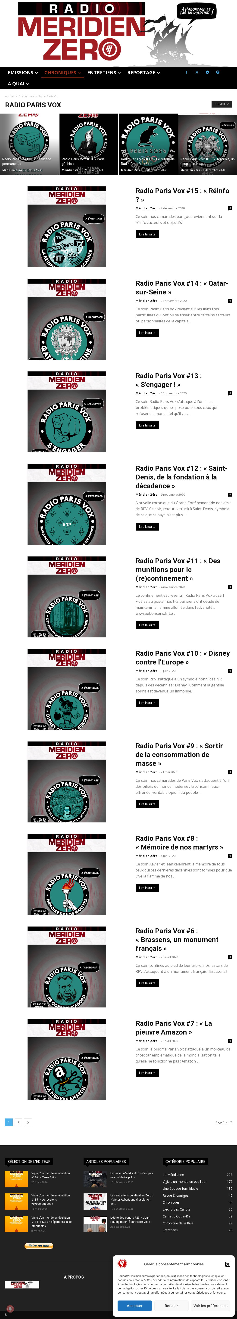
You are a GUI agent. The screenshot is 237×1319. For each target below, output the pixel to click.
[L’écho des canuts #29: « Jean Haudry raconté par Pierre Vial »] (95, 1224)
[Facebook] (186, 72)
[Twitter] (197, 72)
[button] (227, 1264)
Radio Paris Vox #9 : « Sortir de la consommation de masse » (179, 754)
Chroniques (26, 96)
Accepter (135, 1306)
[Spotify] (218, 72)
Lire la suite (147, 234)
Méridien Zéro (12, 170)
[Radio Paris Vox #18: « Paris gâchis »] (88, 144)
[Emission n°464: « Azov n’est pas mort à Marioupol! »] (95, 1179)
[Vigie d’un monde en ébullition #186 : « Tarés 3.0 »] (16, 1179)
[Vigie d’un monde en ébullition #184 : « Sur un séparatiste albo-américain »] (16, 1224)
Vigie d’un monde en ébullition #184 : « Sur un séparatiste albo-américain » (51, 1222)
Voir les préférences (210, 1306)
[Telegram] (207, 72)
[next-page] (28, 1122)
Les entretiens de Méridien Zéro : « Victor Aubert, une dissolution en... (131, 1199)
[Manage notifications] (10, 1309)
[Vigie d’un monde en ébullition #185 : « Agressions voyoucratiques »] (16, 1201)
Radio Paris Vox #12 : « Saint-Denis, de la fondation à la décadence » (182, 477)
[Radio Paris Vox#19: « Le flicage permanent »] (29, 144)
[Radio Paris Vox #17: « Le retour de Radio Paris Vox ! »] (148, 144)
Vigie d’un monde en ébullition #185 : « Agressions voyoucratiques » (50, 1199)
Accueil (9, 96)
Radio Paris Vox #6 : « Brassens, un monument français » (177, 939)
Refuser (171, 1306)
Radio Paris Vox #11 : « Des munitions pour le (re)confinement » (178, 569)
